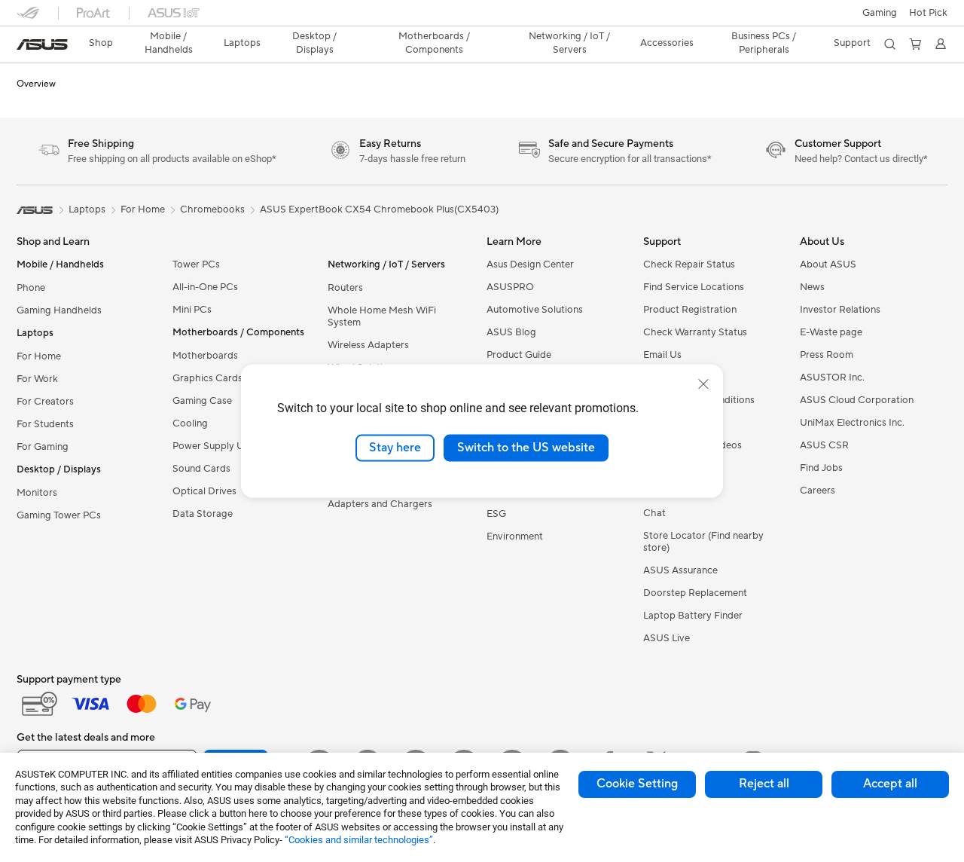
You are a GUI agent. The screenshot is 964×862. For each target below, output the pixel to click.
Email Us (662, 355)
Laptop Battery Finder (693, 616)
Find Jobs (821, 468)
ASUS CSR (824, 445)
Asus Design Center (530, 264)
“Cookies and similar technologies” (359, 839)
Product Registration (690, 310)
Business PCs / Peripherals (763, 43)
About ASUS (828, 264)
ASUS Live (666, 638)
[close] (703, 384)
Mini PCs (192, 310)
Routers (345, 288)
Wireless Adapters (368, 345)
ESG (496, 514)
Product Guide (519, 355)
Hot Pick (928, 13)
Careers (817, 490)
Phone (31, 288)
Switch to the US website (526, 447)
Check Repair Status (689, 264)
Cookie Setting (637, 783)
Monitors (37, 493)
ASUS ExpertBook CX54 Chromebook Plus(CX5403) (379, 209)
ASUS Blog (511, 332)
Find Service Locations (693, 287)
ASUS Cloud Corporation (857, 400)
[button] (879, 13)
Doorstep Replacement (695, 593)
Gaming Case (202, 401)
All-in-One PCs (205, 287)
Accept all (890, 783)
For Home (39, 356)
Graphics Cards (207, 378)
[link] (42, 44)
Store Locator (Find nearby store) (703, 542)
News (812, 287)
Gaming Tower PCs (59, 515)
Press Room (826, 355)
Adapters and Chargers (380, 504)
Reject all (764, 783)
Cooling (190, 423)
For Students (45, 424)
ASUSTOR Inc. (832, 377)
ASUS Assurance (680, 570)
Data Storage (202, 514)
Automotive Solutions (535, 310)
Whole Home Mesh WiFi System (382, 316)
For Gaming (43, 447)
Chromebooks (212, 209)
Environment (515, 536)
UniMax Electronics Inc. (852, 423)
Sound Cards (201, 469)
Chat (654, 513)
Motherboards (205, 356)
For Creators (45, 402)
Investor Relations (840, 310)
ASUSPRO (510, 287)
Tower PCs (196, 264)
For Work (37, 379)
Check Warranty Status (695, 332)
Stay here (395, 447)
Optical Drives (204, 491)
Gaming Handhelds (59, 310)
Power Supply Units (216, 446)
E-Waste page (831, 332)
